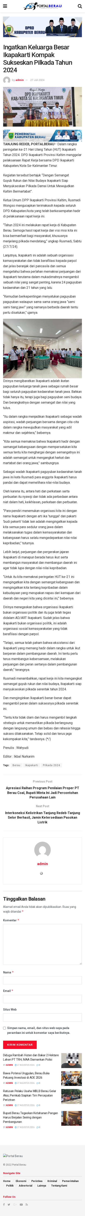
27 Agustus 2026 (25, 1065)
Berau (16, 765)
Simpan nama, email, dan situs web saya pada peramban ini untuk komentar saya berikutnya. (38, 1030)
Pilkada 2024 (51, 765)
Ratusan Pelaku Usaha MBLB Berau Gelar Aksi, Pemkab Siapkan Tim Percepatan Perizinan (29, 1095)
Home (7, 1181)
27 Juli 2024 (37, 80)
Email (8, 991)
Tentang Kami (59, 1185)
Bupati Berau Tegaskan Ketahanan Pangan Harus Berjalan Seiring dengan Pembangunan (30, 1117)
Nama (8, 972)
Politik (10, 1185)
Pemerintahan (70, 1181)
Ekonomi (21, 1181)
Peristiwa (36, 1181)
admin (19, 80)
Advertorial (25, 1185)
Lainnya (41, 1185)
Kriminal (52, 1181)
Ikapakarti (31, 765)
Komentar (11, 920)
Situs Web (10, 1009)
